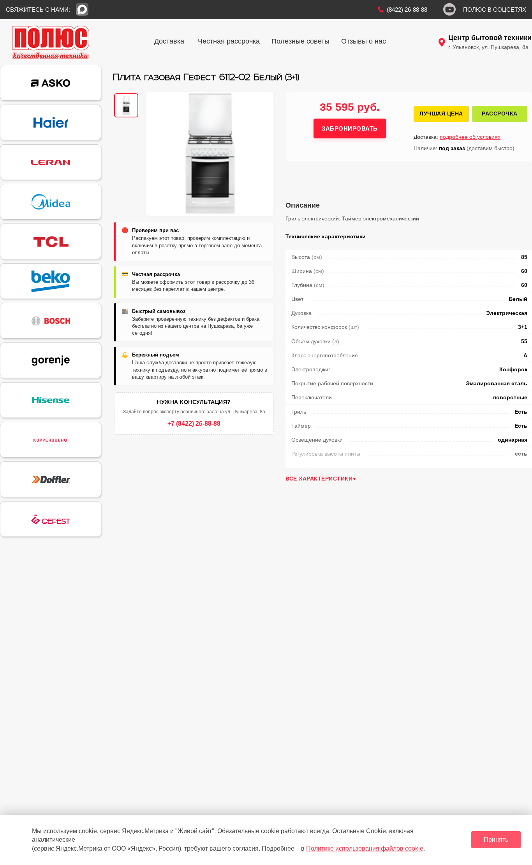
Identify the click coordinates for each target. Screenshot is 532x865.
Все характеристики (318, 478)
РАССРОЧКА (500, 113)
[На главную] (50, 42)
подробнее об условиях (470, 137)
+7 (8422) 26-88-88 (193, 423)
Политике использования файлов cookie (364, 848)
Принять (496, 839)
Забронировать (350, 128)
